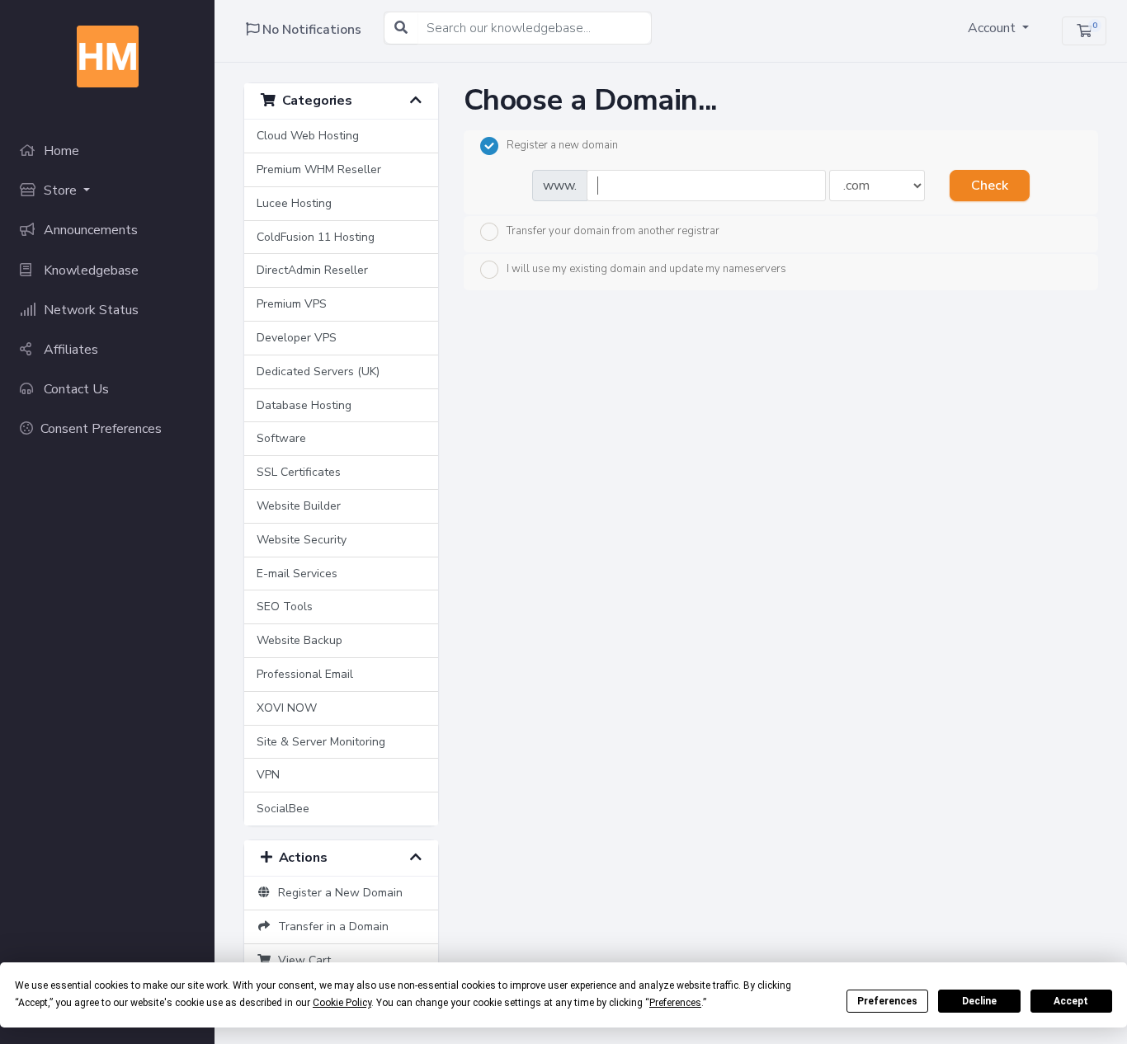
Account (993, 28)
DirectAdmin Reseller (312, 270)
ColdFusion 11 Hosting (316, 237)
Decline (979, 1001)
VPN (268, 775)
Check (989, 185)
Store (60, 190)
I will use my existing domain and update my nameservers (646, 268)
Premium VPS (292, 304)
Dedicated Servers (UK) (318, 371)
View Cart (301, 960)
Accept (1071, 1001)
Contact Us (74, 389)
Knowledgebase (89, 270)
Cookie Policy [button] (342, 1003)
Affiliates (69, 350)
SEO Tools (285, 606)
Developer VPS (297, 338)
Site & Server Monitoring (321, 742)
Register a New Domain (337, 893)
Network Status (89, 310)
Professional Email (305, 674)
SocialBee (283, 808)
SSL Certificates (299, 472)
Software (281, 438)
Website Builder (299, 506)
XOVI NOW (287, 708)
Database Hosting (304, 405)
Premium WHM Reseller (319, 169)
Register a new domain (562, 145)
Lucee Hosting (294, 203)
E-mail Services (297, 573)
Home (59, 151)
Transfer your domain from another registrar (613, 230)
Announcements (89, 230)
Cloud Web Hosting (308, 135)
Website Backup (299, 640)
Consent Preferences (101, 429)
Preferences (887, 1001)
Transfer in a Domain (330, 926)
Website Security (302, 540)
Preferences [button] (675, 1003)
